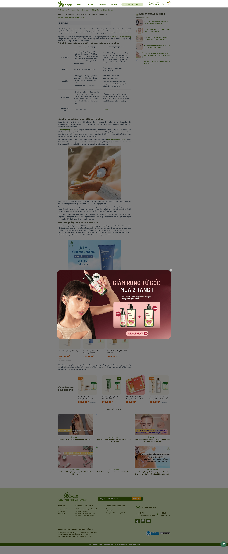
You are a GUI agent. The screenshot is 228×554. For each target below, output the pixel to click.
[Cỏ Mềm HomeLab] (65, 3)
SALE (79, 5)
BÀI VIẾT (114, 5)
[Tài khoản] (162, 3)
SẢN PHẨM (90, 5)
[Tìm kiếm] (141, 4)
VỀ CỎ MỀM (102, 5)
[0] (167, 4)
